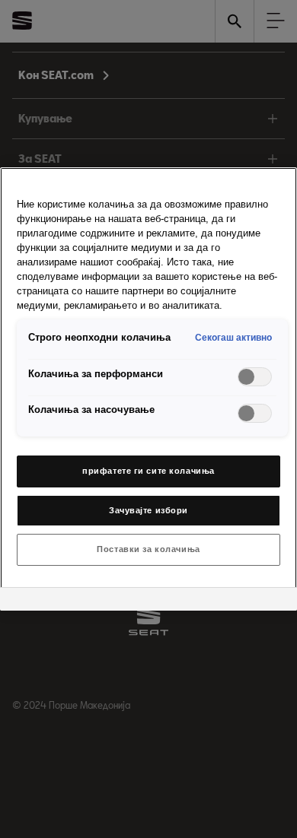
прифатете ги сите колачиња (148, 470)
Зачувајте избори (148, 510)
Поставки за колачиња (148, 549)
